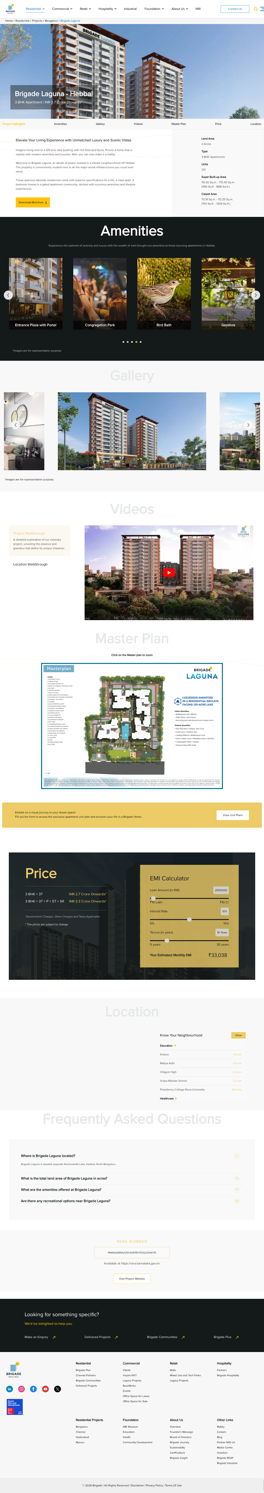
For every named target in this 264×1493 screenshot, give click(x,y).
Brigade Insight (178, 1458)
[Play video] (169, 572)
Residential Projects (89, 1420)
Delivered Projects (97, 1337)
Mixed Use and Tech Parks (185, 1375)
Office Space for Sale (135, 1401)
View (238, 1035)
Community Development (137, 1442)
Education (129, 1432)
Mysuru (80, 1442)
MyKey (220, 1426)
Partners (222, 1370)
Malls (173, 1370)
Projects (37, 21)
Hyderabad (82, 1437)
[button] (123, 342)
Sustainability (177, 1447)
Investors (222, 1452)
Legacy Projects (132, 1380)
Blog (219, 1437)
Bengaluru (51, 21)
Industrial (130, 9)
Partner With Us (226, 1442)
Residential (34, 9)
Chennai (80, 1432)
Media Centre (225, 1447)
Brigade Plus (222, 1337)
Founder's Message (181, 1432)
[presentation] (8, 295)
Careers (221, 1432)
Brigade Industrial (227, 1463)
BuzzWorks (129, 1385)
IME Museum (130, 1426)
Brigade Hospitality (228, 1375)
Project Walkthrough (39, 540)
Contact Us (235, 9)
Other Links (225, 1420)
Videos (138, 124)
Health (126, 1437)
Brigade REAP (225, 1458)
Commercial (61, 9)
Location (256, 124)
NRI (198, 9)
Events (127, 1391)
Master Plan (179, 124)
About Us (179, 9)
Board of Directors (180, 1437)
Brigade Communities (162, 1337)
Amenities (60, 124)
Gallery (100, 124)
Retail (84, 9)
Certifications (177, 1452)
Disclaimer (137, 1485)
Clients (127, 1370)
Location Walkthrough (30, 564)
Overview (175, 1426)
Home (9, 21)
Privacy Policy (154, 1485)
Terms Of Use (173, 1485)
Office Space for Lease (136, 1396)
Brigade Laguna (70, 21)
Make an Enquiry (36, 1337)
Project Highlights (14, 124)
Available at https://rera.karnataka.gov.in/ (132, 1263)
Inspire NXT (130, 1375)
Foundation (153, 9)
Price (218, 124)
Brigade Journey (179, 1442)
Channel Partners (86, 1375)
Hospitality (106, 9)
